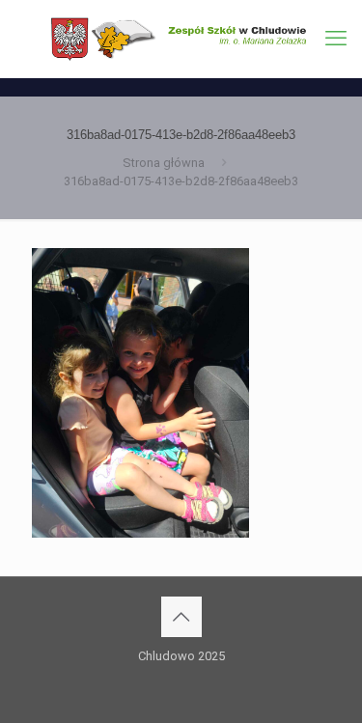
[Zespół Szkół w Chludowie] (181, 39)
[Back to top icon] (181, 617)
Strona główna (164, 162)
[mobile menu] (336, 38)
